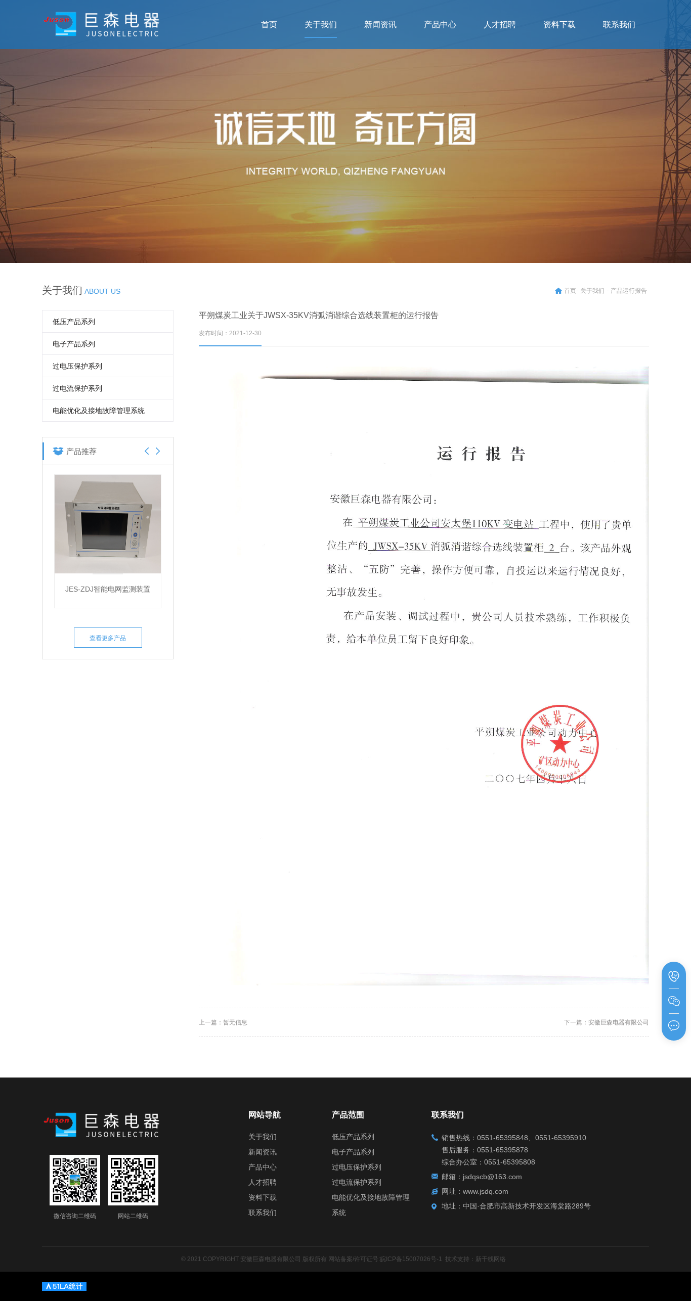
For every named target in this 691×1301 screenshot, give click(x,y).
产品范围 (348, 1114)
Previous (147, 451)
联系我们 (262, 1212)
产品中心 (262, 1167)
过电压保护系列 (77, 366)
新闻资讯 (262, 1152)
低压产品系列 (74, 322)
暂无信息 (235, 1022)
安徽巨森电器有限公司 (618, 1022)
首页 (570, 290)
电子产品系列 (74, 344)
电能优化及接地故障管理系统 (99, 411)
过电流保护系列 (77, 388)
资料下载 (262, 1197)
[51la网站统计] (64, 1285)
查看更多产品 (108, 638)
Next (158, 451)
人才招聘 (262, 1182)
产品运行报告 (629, 290)
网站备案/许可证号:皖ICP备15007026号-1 (385, 1259)
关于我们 (592, 290)
